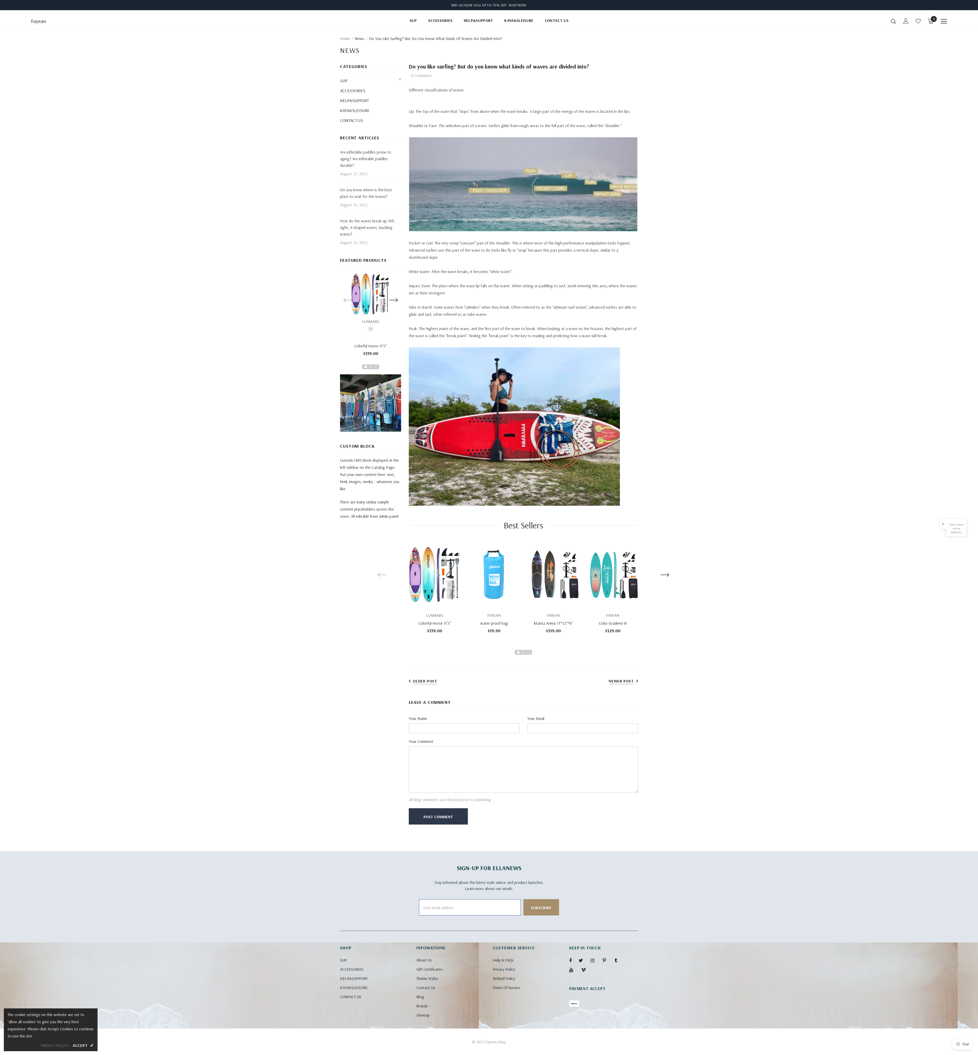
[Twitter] (583, 960)
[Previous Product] (347, 300)
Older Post (425, 680)
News (359, 38)
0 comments (421, 75)
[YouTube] (573, 969)
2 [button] (370, 367)
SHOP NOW (518, 5)
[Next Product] (393, 300)
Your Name (418, 718)
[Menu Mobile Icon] (944, 21)
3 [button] (375, 367)
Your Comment (421, 741)
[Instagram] (595, 960)
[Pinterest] (607, 960)
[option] (370, 316)
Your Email (535, 718)
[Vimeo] (585, 969)
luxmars (370, 321)
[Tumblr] (619, 960)
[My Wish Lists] (918, 21)
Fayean (38, 21)
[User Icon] (906, 21)
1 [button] (365, 367)
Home (345, 38)
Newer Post (621, 680)
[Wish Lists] (370, 329)
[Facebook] (573, 960)
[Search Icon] (893, 21)
